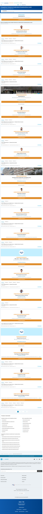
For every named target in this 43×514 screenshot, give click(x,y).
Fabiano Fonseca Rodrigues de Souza (21, 395)
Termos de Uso (24, 479)
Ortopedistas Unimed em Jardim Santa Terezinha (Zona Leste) (10, 447)
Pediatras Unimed (25, 421)
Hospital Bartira (21, 16)
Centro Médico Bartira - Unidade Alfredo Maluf (9, 81)
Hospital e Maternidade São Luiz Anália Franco (6, 41)
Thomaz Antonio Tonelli (21, 315)
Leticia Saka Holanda (21, 72)
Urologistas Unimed (25, 431)
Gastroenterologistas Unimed (27, 423)
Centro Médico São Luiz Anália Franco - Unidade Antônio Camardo (12, 40)
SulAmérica (16, 511)
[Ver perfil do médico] (21, 27)
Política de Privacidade (4, 479)
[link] (27, 411)
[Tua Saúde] (4, 459)
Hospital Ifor (3, 431)
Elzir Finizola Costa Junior (21, 274)
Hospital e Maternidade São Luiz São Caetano (8, 428)
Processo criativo (3, 477)
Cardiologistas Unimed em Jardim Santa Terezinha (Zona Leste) (10, 442)
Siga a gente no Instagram (36, 459)
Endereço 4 (14, 38)
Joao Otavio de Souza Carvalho (21, 132)
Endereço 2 (6, 38)
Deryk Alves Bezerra (21, 112)
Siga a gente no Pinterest (41, 459)
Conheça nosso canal (34, 459)
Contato (23, 481)
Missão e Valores (24, 475)
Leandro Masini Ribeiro (21, 234)
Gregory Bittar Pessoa (21, 153)
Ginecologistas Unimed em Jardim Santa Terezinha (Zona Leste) (10, 444)
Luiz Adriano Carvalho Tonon (21, 51)
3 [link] (21, 411)
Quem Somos (2, 475)
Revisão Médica (24, 477)
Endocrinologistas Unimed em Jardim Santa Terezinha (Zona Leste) (11, 436)
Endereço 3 (10, 38)
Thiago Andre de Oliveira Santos (21, 295)
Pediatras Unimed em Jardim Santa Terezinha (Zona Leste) (10, 438)
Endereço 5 (18, 282)
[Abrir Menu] (1, 4)
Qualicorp (26, 511)
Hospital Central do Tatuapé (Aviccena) (7, 426)
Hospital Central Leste (5, 423)
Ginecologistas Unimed (26, 426)
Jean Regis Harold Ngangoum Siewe (21, 354)
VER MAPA (40, 43)
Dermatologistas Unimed (26, 428)
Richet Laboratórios (21, 511)
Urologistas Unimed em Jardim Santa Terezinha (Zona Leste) (10, 449)
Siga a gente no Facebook (39, 459)
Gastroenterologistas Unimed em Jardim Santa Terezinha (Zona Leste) (10, 440)
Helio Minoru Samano (21, 193)
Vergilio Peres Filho (21, 374)
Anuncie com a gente (3, 481)
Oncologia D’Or (24, 509)
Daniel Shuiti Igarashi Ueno (21, 214)
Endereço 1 (2, 38)
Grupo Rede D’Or (25, 497)
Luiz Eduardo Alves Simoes (21, 31)
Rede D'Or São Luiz (19, 509)
